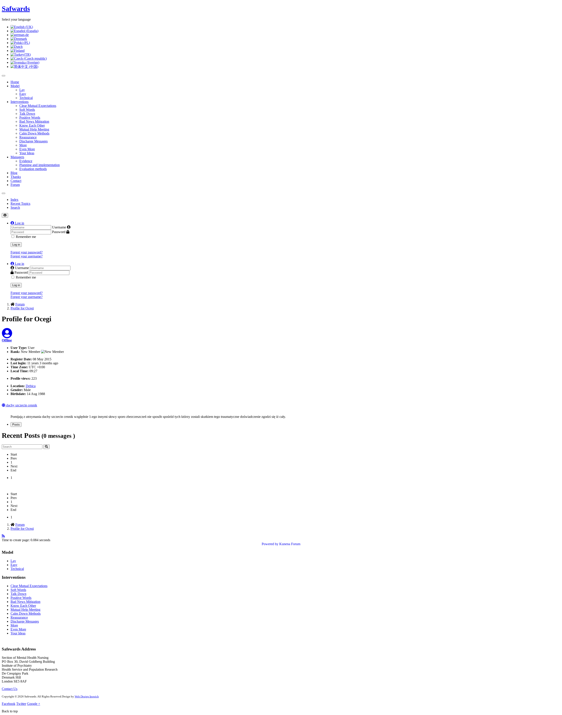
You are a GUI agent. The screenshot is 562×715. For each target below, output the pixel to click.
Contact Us (9, 689)
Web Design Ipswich (87, 696)
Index (14, 199)
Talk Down (27, 113)
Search (15, 207)
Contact (16, 181)
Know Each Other (32, 125)
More (23, 145)
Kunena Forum (289, 544)
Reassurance (28, 137)
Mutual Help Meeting (34, 129)
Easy (22, 94)
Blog (14, 173)
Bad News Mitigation (34, 121)
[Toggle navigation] (3, 193)
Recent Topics (20, 203)
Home (15, 82)
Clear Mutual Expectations (37, 106)
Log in (16, 244)
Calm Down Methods (34, 133)
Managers (17, 157)
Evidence (25, 161)
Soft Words (27, 109)
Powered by (270, 544)
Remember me (26, 237)
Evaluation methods (33, 169)
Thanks (16, 177)
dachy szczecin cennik (21, 405)
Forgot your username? (27, 256)
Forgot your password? (27, 252)
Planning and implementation (39, 165)
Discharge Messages (33, 141)
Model (15, 86)
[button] (17, 223)
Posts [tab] (16, 424)
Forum (15, 185)
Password (58, 232)
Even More (27, 149)
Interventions (20, 102)
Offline (7, 340)
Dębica (31, 386)
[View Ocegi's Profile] (7, 336)
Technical (26, 98)
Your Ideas (26, 153)
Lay (22, 90)
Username (59, 227)
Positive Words (29, 117)
